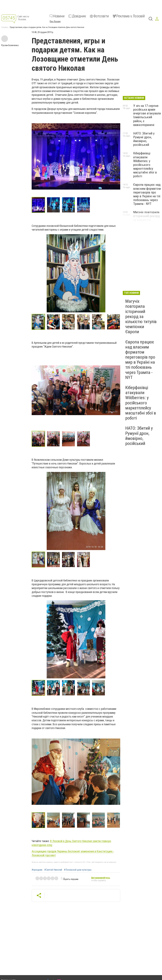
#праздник (37, 869)
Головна (4, 27)
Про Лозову (55, 21)
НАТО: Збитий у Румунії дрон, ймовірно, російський (144, 139)
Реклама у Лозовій (130, 16)
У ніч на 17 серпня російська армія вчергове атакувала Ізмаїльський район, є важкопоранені (147, 115)
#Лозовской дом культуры (77, 869)
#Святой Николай (53, 869)
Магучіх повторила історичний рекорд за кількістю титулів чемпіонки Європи (146, 219)
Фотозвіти (101, 16)
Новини (59, 16)
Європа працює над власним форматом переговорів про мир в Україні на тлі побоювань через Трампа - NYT (147, 194)
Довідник (79, 16)
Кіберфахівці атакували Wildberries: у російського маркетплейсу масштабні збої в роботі (145, 164)
